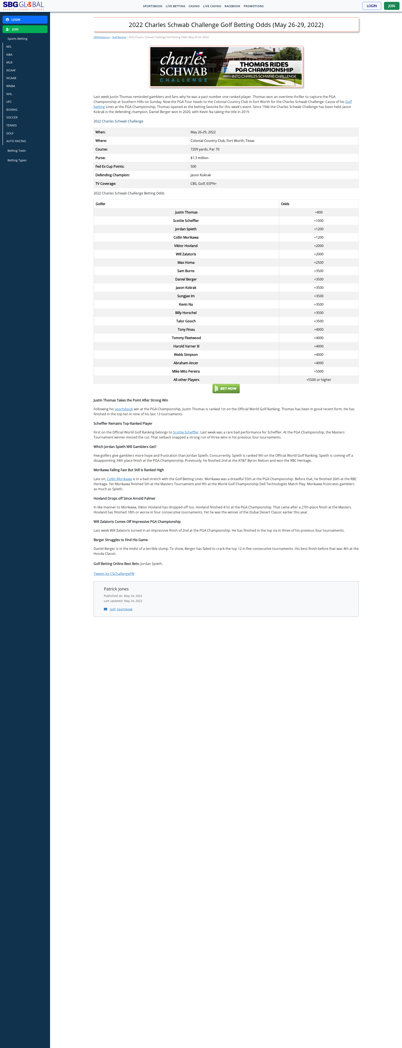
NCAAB (11, 78)
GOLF (10, 133)
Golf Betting (119, 37)
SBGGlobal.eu (102, 37)
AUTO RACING (16, 141)
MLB (9, 62)
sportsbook (124, 409)
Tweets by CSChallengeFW (114, 573)
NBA (9, 54)
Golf (112, 609)
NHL (9, 94)
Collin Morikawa (119, 479)
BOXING (11, 110)
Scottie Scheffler (186, 432)
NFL (9, 47)
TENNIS (11, 125)
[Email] (106, 609)
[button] (371, 6)
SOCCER (12, 117)
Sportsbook (125, 609)
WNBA (10, 86)
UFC (9, 102)
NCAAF (11, 70)
